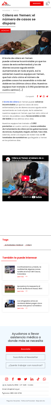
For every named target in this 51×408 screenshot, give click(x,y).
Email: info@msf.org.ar (11, 389)
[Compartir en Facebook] (37, 96)
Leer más (20, 277)
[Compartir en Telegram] (47, 96)
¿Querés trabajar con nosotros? (26, 365)
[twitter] (25, 379)
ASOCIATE (37, 3)
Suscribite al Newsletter (25, 357)
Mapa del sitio (40, 401)
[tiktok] (38, 379)
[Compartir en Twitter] (41, 96)
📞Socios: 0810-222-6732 (12, 393)
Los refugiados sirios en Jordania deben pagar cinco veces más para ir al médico (29, 303)
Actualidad (6, 10)
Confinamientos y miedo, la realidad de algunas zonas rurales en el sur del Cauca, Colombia (29, 270)
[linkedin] (31, 379)
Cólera (29, 245)
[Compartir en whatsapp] (44, 96)
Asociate (25, 349)
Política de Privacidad (28, 401)
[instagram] (6, 379)
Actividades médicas (14, 245)
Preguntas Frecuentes (13, 401)
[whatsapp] (44, 379)
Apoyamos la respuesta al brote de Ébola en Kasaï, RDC (29, 287)
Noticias (16, 10)
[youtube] (19, 379)
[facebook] (12, 379)
